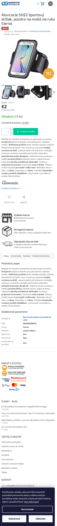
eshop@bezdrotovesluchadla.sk (20, 485)
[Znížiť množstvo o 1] (11, 133)
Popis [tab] (6, 256)
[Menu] (50, 4)
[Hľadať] (38, 4)
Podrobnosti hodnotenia (39, 31)
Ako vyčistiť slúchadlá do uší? (14, 427)
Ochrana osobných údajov (12, 463)
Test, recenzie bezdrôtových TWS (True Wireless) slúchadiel (28, 413)
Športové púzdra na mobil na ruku (37, 318)
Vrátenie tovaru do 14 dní (12, 446)
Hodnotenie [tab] (16, 256)
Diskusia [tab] (26, 256)
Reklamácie (6, 451)
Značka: (12, 34)
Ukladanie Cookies (9, 468)
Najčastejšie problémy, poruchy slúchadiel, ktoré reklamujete (28, 420)
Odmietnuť (14, 518)
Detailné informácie (9, 188)
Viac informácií (31, 501)
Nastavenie (27, 509)
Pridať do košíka (27, 131)
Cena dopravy (7, 459)
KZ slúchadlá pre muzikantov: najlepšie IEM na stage (24, 406)
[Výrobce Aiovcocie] (10, 182)
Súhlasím (40, 518)
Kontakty (5, 455)
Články (4, 472)
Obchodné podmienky (11, 442)
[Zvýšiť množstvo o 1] (11, 130)
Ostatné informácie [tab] (40, 256)
